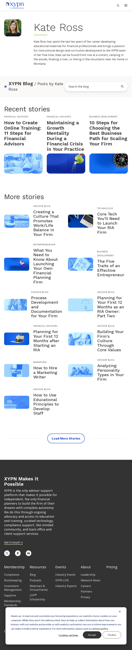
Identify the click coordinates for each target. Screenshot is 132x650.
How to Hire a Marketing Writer (45, 372)
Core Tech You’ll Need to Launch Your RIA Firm (108, 223)
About (86, 567)
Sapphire (10, 595)
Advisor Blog (42, 206)
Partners (86, 591)
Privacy (85, 597)
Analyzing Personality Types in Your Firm (110, 372)
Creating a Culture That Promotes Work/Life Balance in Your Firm (46, 223)
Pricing (111, 567)
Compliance (11, 575)
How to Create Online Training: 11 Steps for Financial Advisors (22, 133)
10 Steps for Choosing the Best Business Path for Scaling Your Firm (108, 133)
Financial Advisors (16, 116)
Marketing (40, 362)
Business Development (103, 116)
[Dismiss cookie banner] (120, 611)
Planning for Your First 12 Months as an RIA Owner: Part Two (110, 306)
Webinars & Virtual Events (39, 588)
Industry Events (65, 575)
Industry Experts (66, 586)
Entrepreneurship (44, 244)
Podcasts (35, 580)
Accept (92, 634)
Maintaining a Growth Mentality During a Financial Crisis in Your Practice (65, 136)
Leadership (88, 575)
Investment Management (12, 588)
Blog (33, 575)
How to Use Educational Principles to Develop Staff (46, 404)
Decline (112, 634)
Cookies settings (68, 635)
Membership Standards (12, 603)
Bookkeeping (13, 580)
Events (60, 567)
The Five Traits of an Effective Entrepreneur (110, 268)
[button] (126, 5)
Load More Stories (66, 438)
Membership (14, 567)
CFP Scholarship (37, 597)
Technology (105, 208)
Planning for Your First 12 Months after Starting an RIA (46, 340)
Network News (90, 580)
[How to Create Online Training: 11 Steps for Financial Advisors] (23, 163)
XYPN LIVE (62, 580)
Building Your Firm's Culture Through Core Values (110, 340)
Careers (86, 586)
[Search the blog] (122, 86)
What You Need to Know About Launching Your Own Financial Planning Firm (45, 266)
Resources (38, 567)
